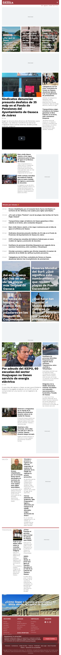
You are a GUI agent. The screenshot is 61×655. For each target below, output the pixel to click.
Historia (23, 647)
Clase (32, 623)
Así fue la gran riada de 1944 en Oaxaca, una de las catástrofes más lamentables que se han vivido (30, 42)
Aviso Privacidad (52, 645)
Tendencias (26, 30)
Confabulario (34, 627)
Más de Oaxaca (7, 35)
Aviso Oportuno (35, 628)
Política (5, 628)
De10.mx (33, 630)
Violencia (30, 645)
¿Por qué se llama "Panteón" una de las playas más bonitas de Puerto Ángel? (10, 44)
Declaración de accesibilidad (33, 647)
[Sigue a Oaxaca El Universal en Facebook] (46, 622)
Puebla (19, 628)
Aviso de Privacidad (30, 640)
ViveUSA (33, 625)
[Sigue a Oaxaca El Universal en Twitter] (48, 622)
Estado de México (22, 623)
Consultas (33, 632)
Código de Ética (23, 645)
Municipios (6, 627)
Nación (5, 630)
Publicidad (37, 645)
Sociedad (5, 625)
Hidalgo (19, 621)
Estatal (5, 621)
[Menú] (57, 2)
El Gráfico (33, 621)
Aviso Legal (43, 645)
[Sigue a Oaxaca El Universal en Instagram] (50, 622)
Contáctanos (14, 645)
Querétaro (19, 627)
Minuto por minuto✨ (11, 205)
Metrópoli (5, 623)
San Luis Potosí (21, 625)
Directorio (7, 645)
